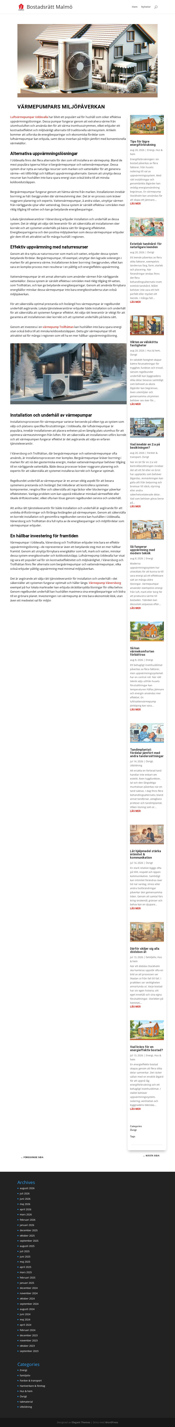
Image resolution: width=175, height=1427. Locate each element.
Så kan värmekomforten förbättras (142, 651)
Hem (134, 7)
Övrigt (150, 252)
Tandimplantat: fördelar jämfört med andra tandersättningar (147, 753)
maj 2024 (25, 1319)
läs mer (135, 203)
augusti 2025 (27, 1246)
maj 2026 (25, 1204)
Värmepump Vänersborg (104, 583)
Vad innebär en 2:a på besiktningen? (145, 446)
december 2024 (29, 1288)
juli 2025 (25, 1251)
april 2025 (25, 1267)
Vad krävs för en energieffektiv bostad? (146, 1048)
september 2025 (29, 1240)
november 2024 (29, 1293)
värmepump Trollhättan (58, 327)
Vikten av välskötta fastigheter (144, 343)
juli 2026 (25, 1193)
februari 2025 (27, 1277)
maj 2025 (25, 1261)
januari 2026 (27, 1225)
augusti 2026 (27, 1188)
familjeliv (151, 957)
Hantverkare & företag (32, 1385)
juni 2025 (25, 1256)
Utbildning (136, 765)
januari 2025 (27, 1282)
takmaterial (26, 1401)
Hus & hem (153, 350)
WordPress (111, 1422)
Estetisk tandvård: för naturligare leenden (146, 245)
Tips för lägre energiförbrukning (143, 143)
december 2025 (29, 1230)
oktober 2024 (27, 1298)
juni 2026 (25, 1198)
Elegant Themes (81, 1422)
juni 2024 (25, 1314)
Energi (150, 150)
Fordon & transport (31, 1380)
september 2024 (29, 1303)
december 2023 (29, 1335)
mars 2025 (26, 1272)
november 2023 (29, 1340)
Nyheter (146, 7)
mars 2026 (26, 1214)
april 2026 (25, 1209)
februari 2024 (27, 1330)
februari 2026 (27, 1219)
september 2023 (29, 1351)
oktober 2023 (27, 1345)
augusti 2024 (27, 1309)
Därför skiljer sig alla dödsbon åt (144, 950)
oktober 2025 (27, 1235)
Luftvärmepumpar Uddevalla (29, 117)
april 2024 (25, 1324)
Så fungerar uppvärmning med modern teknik (142, 550)
